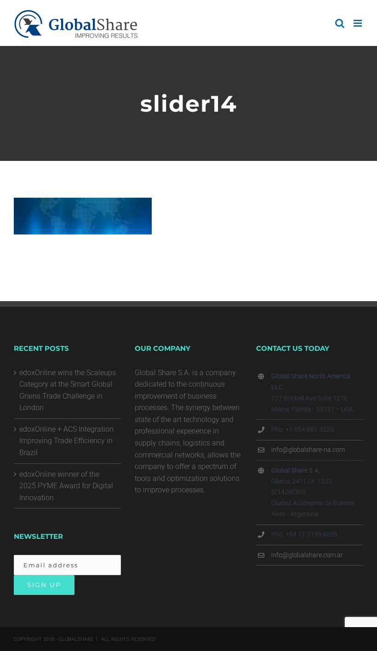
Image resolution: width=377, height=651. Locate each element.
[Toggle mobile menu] (358, 23)
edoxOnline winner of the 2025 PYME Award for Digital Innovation (66, 486)
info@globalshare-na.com (308, 449)
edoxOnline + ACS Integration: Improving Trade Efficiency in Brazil (67, 441)
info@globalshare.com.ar (307, 555)
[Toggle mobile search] (339, 23)
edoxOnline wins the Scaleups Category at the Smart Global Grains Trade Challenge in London (67, 390)
